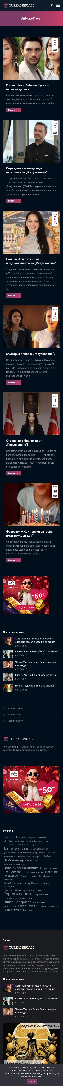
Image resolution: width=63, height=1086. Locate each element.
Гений (18, 845)
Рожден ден (11, 875)
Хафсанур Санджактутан (47, 906)
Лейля (47, 856)
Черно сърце (28, 910)
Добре (32, 1081)
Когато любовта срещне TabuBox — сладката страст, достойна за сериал (35, 640)
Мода (36, 861)
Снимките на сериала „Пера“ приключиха (36, 651)
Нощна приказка (48, 868)
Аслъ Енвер (41, 837)
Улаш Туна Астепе (11, 898)
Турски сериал (19, 894)
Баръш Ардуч (26, 841)
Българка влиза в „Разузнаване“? (30, 354)
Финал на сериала (17, 902)
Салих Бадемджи (45, 876)
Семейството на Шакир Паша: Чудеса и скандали (26, 885)
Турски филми (14, 714)
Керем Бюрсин (35, 856)
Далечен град (16, 848)
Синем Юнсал (13, 890)
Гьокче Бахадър (29, 845)
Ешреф (33, 852)
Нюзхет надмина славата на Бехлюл (34, 685)
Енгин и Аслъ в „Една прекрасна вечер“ (36, 675)
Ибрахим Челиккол (47, 853)
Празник (51, 872)
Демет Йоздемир (39, 849)
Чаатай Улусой (12, 909)
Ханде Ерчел (26, 906)
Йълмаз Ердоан (20, 857)
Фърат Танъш (39, 902)
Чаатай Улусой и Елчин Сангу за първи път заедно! (35, 664)
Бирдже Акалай (41, 841)
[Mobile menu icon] (58, 5)
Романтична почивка (29, 876)
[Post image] (8, 641)
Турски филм (41, 894)
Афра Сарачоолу (11, 841)
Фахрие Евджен (26, 898)
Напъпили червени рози (14, 864)
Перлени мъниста (33, 872)
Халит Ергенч (10, 906)
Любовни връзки (18, 860)
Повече (11, 110)
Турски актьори (15, 720)
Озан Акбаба (12, 872)
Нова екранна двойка (21, 868)
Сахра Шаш (8, 880)
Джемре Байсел (10, 853)
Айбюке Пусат (9, 838)
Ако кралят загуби (25, 837)
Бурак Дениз (9, 845)
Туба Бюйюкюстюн (32, 890)
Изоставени (8, 857)
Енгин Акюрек (23, 853)
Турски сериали (15, 708)
